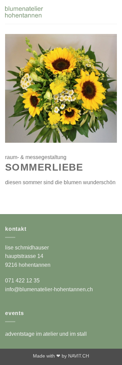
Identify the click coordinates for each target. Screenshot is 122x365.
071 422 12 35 (22, 280)
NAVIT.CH (78, 356)
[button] (100, 11)
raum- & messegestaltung (35, 157)
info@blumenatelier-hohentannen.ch (49, 289)
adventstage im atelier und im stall (46, 334)
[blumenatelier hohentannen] (47, 12)
